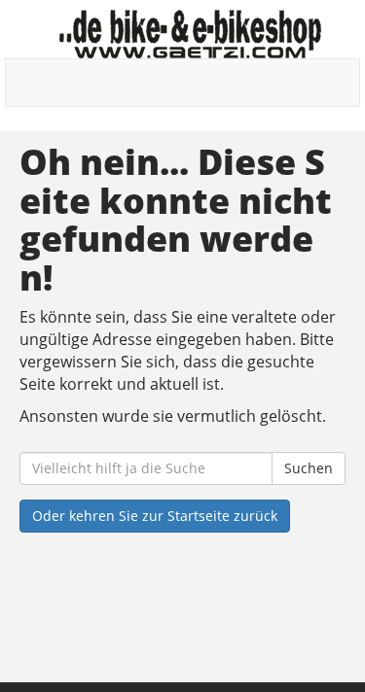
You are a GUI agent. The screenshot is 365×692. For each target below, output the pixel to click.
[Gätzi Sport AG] (189, 34)
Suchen (308, 468)
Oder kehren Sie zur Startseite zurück (154, 515)
